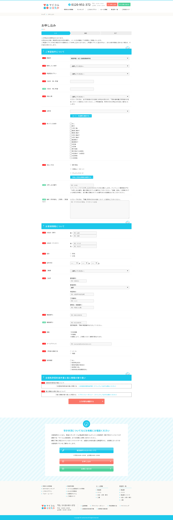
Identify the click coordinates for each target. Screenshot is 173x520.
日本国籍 (74, 332)
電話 (73, 353)
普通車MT (75, 142)
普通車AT (75, 140)
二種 (98, 497)
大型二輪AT (75, 137)
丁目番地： (73, 298)
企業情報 (84, 506)
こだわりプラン (92, 9)
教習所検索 (70, 486)
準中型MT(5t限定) (78, 151)
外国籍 (73, 334)
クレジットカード (78, 173)
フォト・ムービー (48, 494)
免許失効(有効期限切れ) (79, 369)
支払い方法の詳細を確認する (81, 177)
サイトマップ (125, 506)
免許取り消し (76, 367)
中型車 (74, 144)
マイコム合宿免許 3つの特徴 (75, 489)
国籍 (48, 332)
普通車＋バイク (125, 495)
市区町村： (73, 292)
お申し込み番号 (50, 185)
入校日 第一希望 (52, 81)
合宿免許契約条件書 (88, 509)
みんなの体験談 (72, 491)
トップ (43, 14)
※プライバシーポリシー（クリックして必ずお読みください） (98, 395)
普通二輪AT (75, 133)
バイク (99, 492)
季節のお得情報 (68, 9)
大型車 (74, 146)
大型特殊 (74, 156)
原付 (73, 126)
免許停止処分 (76, 362)
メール (74, 351)
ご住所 (49, 278)
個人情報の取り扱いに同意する (87, 395)
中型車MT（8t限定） (78, 153)
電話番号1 (50, 315)
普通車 (99, 490)
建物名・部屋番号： (76, 305)
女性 (73, 256)
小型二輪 (74, 128)
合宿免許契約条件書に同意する (87, 386)
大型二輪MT (76, 135)
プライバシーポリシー (98, 506)
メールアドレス (52, 344)
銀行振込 (75, 165)
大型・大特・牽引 (102, 495)
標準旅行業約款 (102, 509)
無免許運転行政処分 (78, 365)
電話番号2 (48, 322)
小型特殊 (74, 158)
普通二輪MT (76, 130)
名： (71, 236)
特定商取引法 (113, 506)
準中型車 (74, 149)
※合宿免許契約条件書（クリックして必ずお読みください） (98, 386)
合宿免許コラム (72, 494)
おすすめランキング (49, 489)
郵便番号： (73, 278)
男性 (73, 254)
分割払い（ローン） (78, 169)
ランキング (80, 9)
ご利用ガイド (126, 9)
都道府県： (73, 285)
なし (73, 124)
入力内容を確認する (86, 401)
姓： (71, 233)
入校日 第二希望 (50, 89)
